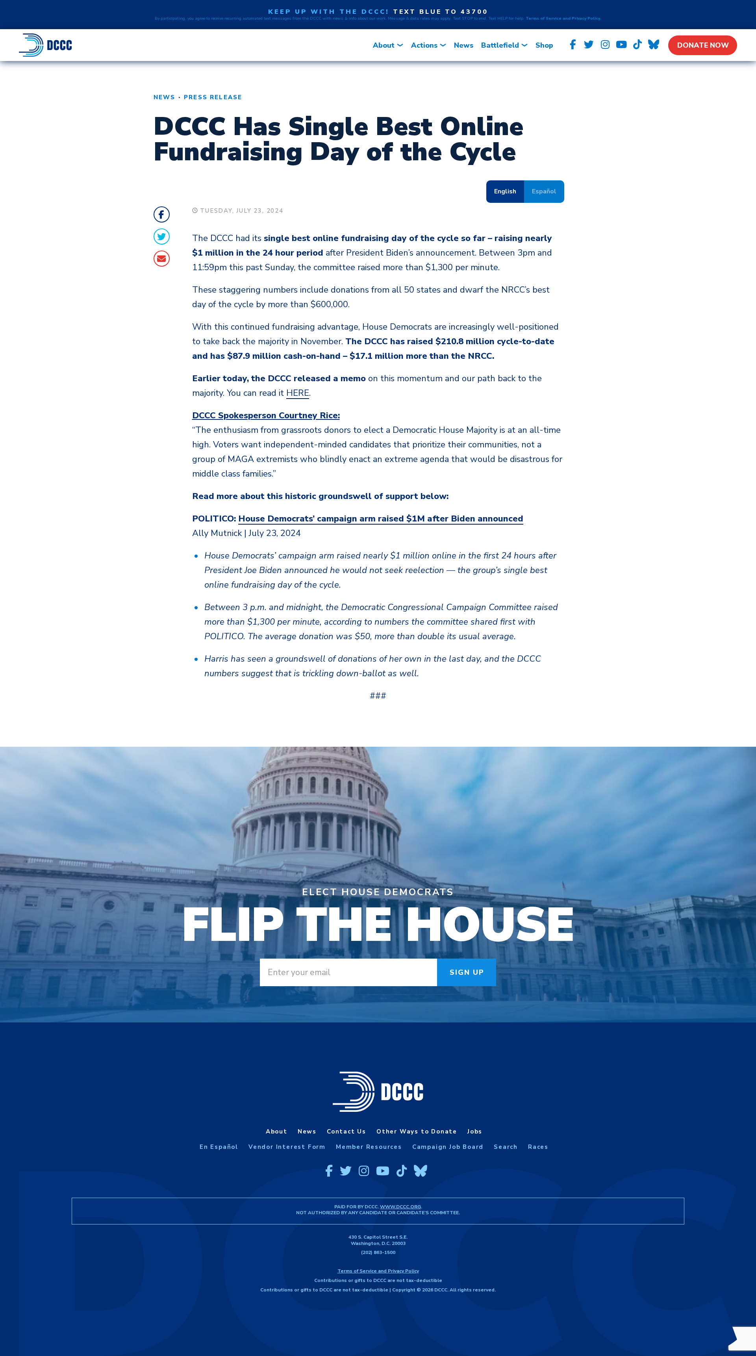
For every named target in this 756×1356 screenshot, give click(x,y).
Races (538, 1147)
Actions (424, 45)
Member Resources (369, 1147)
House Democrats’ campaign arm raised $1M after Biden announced (380, 519)
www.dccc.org (400, 1207)
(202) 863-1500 (378, 1252)
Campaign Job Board (448, 1147)
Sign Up (467, 972)
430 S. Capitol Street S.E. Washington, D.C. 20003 (378, 1240)
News (463, 45)
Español (544, 191)
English (505, 191)
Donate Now (703, 45)
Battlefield (500, 45)
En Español (219, 1147)
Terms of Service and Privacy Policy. (563, 18)
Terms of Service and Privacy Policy (378, 1271)
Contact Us (346, 1131)
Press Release (213, 97)
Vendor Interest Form (287, 1147)
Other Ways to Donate (416, 1131)
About (384, 45)
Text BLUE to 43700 (440, 11)
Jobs (474, 1131)
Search (506, 1147)
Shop (544, 45)
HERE (297, 393)
